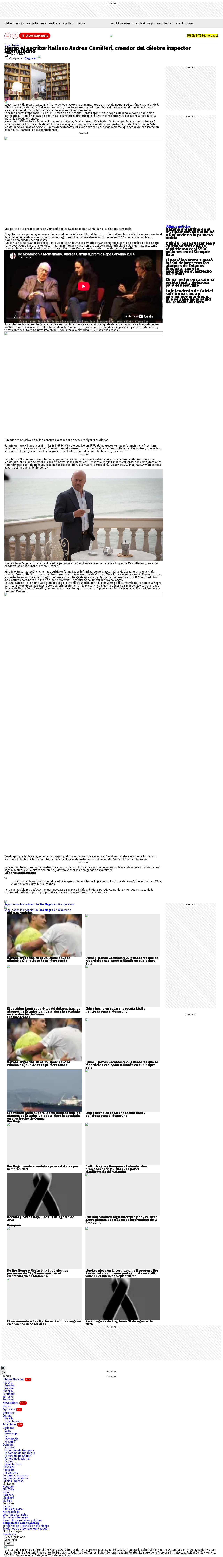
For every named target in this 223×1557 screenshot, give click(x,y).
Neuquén (32, 23)
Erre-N (8, 1418)
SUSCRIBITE (202, 35)
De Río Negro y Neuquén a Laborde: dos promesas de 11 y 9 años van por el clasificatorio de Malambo (116, 1169)
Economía (9, 1394)
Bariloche (55, 23)
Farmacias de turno (15, 1517)
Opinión (8, 1444)
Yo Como (9, 1442)
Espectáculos (12, 45)
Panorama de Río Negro (19, 1453)
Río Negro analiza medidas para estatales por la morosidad (42, 1167)
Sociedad (8, 1428)
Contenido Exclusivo (15, 1475)
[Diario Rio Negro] (5, 1547)
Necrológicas (165, 23)
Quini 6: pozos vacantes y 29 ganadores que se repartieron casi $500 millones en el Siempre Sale (190, 249)
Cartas (8, 1461)
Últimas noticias (14, 23)
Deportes (9, 1412)
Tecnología (11, 1439)
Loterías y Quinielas (15, 1514)
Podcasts (8, 1469)
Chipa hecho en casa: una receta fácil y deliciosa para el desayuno (190, 282)
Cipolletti (68, 23)
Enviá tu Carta (13, 1464)
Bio (6, 1436)
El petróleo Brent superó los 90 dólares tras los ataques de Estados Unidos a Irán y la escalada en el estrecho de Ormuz (189, 267)
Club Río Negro (145, 23)
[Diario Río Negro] (111, 35)
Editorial (9, 1447)
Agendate (12, 1409)
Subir (9, 1543)
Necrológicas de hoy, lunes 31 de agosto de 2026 (40, 1218)
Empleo (7, 1506)
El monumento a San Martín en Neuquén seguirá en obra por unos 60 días (44, 1322)
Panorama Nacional (16, 1458)
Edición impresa (13, 1481)
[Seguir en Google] (5, 101)
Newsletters (14, 1402)
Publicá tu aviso (13, 1509)
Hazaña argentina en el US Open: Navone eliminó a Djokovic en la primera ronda (190, 233)
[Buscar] (15, 35)
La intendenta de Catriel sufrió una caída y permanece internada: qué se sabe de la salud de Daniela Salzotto (189, 296)
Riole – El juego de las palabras (22, 1520)
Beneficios (9, 1534)
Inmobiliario (10, 1472)
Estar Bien (12, 1424)
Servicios (8, 1399)
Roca (44, 23)
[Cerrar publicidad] (3, 1368)
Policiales (9, 1467)
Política (7, 1382)
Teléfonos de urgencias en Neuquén (26, 1528)
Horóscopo (11, 1433)
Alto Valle (8, 1489)
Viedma (81, 23)
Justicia (9, 1388)
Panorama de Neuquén (19, 1450)
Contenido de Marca (16, 1478)
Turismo (8, 1396)
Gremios (9, 1385)
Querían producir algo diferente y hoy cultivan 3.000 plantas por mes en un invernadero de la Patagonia (121, 1220)
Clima (7, 1430)
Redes (7, 1406)
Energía (8, 1391)
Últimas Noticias (16, 1379)
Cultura (7, 1415)
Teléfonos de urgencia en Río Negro (26, 1525)
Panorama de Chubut (17, 1456)
